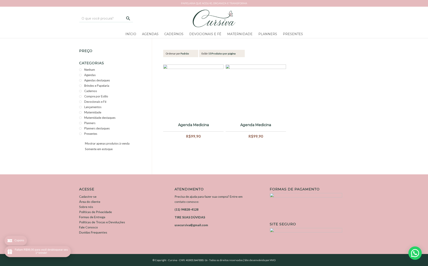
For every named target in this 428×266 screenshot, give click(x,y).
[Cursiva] (214, 18)
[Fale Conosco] (313, 21)
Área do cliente (89, 202)
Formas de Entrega (92, 217)
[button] (415, 253)
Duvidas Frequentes (93, 232)
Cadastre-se (88, 196)
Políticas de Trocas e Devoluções (102, 222)
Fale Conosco (88, 227)
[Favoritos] (326, 20)
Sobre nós (86, 207)
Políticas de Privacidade (95, 212)
